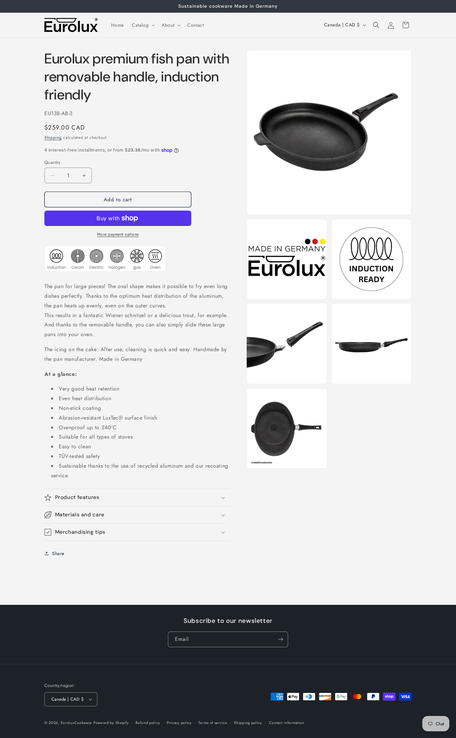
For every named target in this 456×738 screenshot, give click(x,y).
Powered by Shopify (111, 722)
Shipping (53, 138)
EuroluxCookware (76, 722)
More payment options (118, 234)
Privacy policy (179, 722)
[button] (143, 25)
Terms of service (212, 722)
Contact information (286, 722)
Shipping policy (248, 722)
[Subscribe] (280, 639)
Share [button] (58, 553)
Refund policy (148, 722)
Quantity (52, 162)
